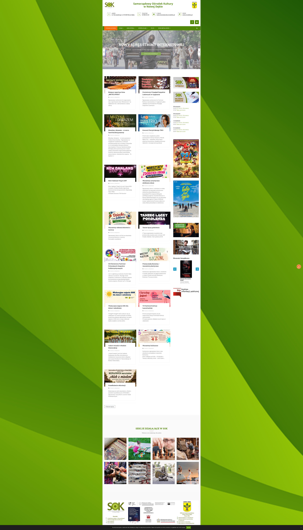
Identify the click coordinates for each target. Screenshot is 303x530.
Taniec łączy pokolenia (151, 211)
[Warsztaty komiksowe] (115, 431)
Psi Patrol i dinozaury (182, 91)
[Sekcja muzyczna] (164, 456)
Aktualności (117, 80)
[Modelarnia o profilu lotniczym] (139, 456)
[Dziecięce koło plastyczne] (139, 431)
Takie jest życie (180, 93)
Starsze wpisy (110, 389)
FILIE (152, 28)
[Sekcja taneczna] (188, 456)
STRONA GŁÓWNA (111, 28)
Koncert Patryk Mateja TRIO (153, 113)
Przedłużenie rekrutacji (117, 368)
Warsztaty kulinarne (150, 329)
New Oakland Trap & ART (117, 164)
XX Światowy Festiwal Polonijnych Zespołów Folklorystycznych (116, 249)
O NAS (120, 28)
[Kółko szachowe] (164, 431)
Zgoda (188, 527)
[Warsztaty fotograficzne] (115, 456)
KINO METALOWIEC (163, 28)
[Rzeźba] (188, 431)
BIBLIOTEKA (130, 28)
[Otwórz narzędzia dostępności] (298, 266)
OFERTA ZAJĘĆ (142, 28)
